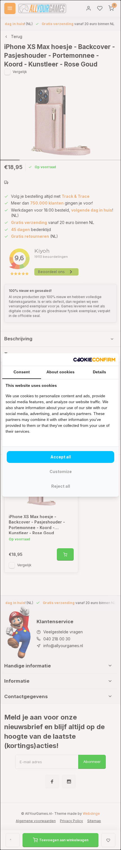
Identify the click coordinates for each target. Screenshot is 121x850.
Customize (61, 471)
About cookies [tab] (60, 372)
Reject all (60, 486)
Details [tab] (99, 372)
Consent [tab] (22, 372)
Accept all (60, 456)
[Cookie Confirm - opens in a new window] (94, 359)
